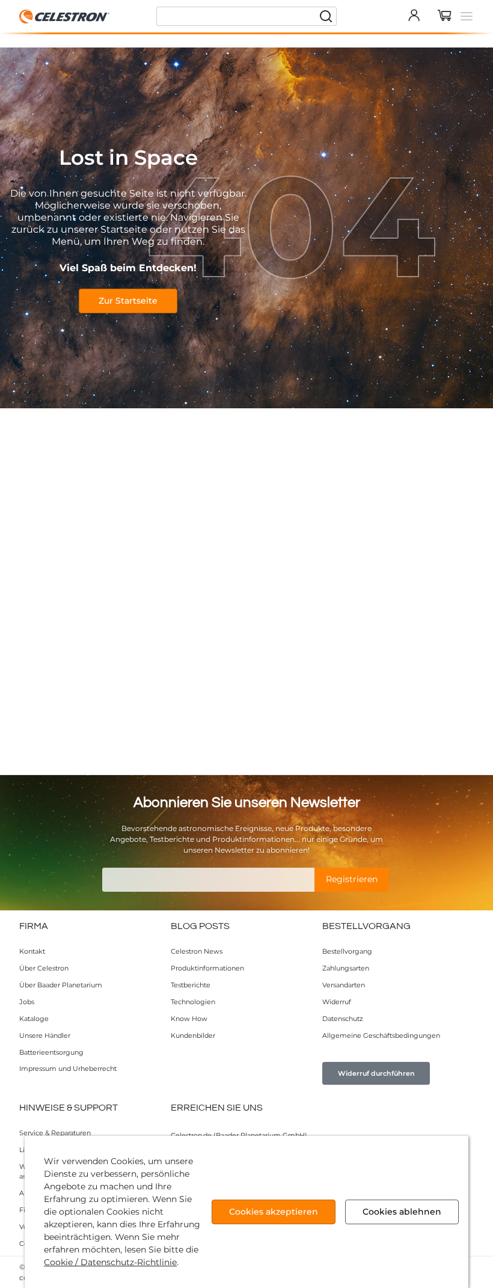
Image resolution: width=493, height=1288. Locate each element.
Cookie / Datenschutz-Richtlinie (110, 1262)
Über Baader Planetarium (60, 985)
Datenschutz (342, 1018)
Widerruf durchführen (376, 1073)
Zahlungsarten (345, 968)
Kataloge (34, 1018)
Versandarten (343, 985)
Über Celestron (44, 968)
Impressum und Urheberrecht (68, 1068)
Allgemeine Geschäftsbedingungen (381, 1035)
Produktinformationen (207, 968)
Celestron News (196, 951)
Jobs (26, 1002)
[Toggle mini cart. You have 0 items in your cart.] (444, 16)
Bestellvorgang (347, 951)
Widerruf (336, 1002)
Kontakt (32, 951)
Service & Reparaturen (55, 1133)
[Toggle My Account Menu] (413, 15)
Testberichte (190, 985)
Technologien (193, 1002)
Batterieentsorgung (51, 1052)
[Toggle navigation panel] (466, 16)
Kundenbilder (193, 1035)
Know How (189, 1018)
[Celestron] (65, 16)
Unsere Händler (44, 1035)
